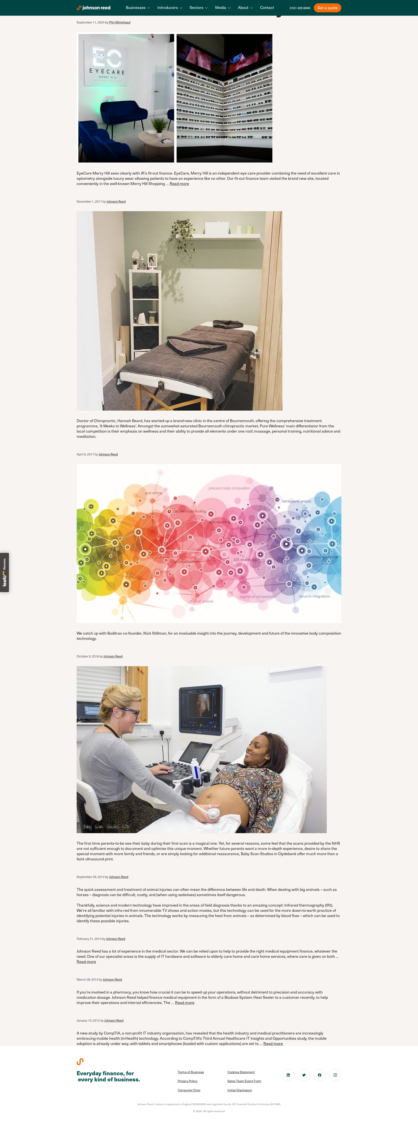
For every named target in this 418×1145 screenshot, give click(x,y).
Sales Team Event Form (244, 1081)
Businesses (136, 7)
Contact (267, 7)
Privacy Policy (187, 1081)
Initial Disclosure (240, 1090)
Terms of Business (191, 1072)
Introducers (167, 7)
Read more (179, 183)
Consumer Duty (189, 1090)
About (243, 7)
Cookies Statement (241, 1072)
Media (220, 7)
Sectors (196, 7)
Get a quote (327, 7)
